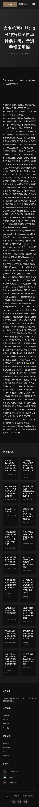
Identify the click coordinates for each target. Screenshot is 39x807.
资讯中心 (6, 755)
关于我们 (6, 728)
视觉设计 (6, 751)
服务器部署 (6, 747)
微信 (13, 801)
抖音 (25, 801)
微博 (19, 801)
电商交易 (6, 723)
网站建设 (6, 715)
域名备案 (6, 743)
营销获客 (6, 719)
